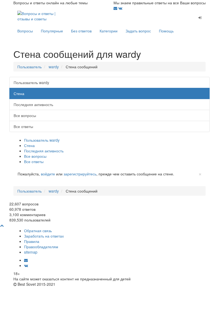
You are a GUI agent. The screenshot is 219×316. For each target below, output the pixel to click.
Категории (109, 30)
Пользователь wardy (31, 82)
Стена (19, 93)
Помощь (166, 30)
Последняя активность (33, 104)
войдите (48, 173)
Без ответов (81, 30)
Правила (31, 241)
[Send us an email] (116, 8)
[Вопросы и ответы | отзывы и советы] (37, 15)
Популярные (52, 30)
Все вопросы (25, 115)
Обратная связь (38, 230)
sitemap (30, 252)
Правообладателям (41, 246)
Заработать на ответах (44, 236)
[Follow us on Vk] (120, 8)
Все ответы (23, 126)
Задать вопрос (138, 30)
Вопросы (25, 30)
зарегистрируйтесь (80, 173)
